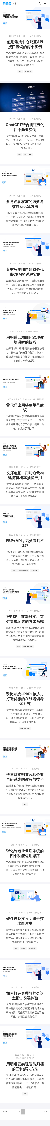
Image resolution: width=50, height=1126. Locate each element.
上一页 (5, 1112)
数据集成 (28, 71)
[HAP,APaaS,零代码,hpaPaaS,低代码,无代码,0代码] (10, 3)
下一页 (44, 1112)
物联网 (23, 948)
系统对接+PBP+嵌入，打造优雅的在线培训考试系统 (25, 699)
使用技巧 (37, 36)
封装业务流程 (23, 570)
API (20, 71)
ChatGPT (28, 154)
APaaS (28, 399)
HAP (30, 36)
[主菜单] (44, 3)
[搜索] (39, 3)
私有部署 (34, 570)
